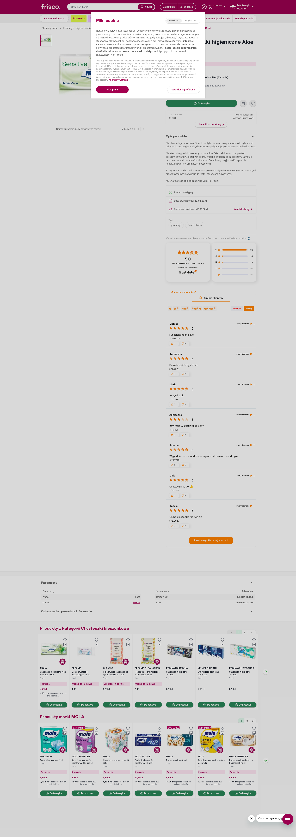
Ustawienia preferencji (183, 89)
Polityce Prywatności (118, 80)
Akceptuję (112, 89)
